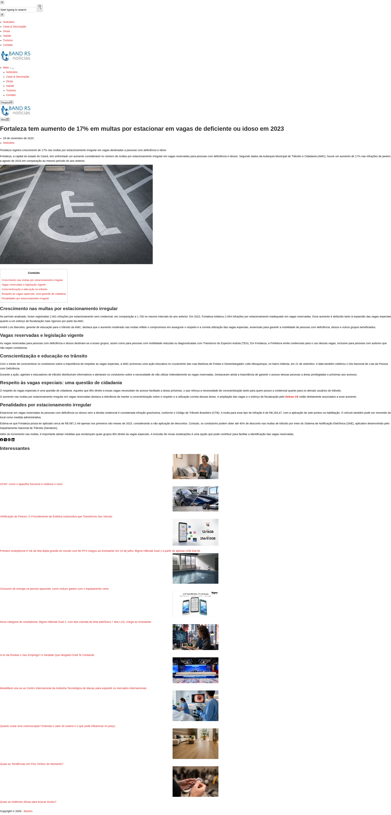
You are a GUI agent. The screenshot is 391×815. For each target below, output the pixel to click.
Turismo (11, 90)
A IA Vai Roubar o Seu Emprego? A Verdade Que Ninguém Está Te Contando (47, 655)
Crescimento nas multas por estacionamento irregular (32, 280)
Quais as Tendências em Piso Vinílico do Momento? (31, 764)
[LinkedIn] (13, 440)
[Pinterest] (9, 440)
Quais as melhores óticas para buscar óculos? (28, 801)
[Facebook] (2, 440)
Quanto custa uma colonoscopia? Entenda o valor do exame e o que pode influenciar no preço (58, 726)
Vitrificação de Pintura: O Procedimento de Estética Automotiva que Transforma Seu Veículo (56, 516)
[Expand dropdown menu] (13, 68)
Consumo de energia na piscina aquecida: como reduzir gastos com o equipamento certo (54, 588)
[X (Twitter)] (6, 440)
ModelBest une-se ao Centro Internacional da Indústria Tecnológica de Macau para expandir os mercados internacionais (73, 688)
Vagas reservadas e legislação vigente (24, 284)
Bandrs (28, 811)
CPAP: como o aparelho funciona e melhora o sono (31, 484)
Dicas (9, 81)
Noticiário (12, 72)
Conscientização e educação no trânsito (24, 289)
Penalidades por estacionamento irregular (25, 298)
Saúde (10, 85)
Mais (6, 67)
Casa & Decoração (17, 76)
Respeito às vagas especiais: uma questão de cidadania (34, 293)
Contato (11, 95)
